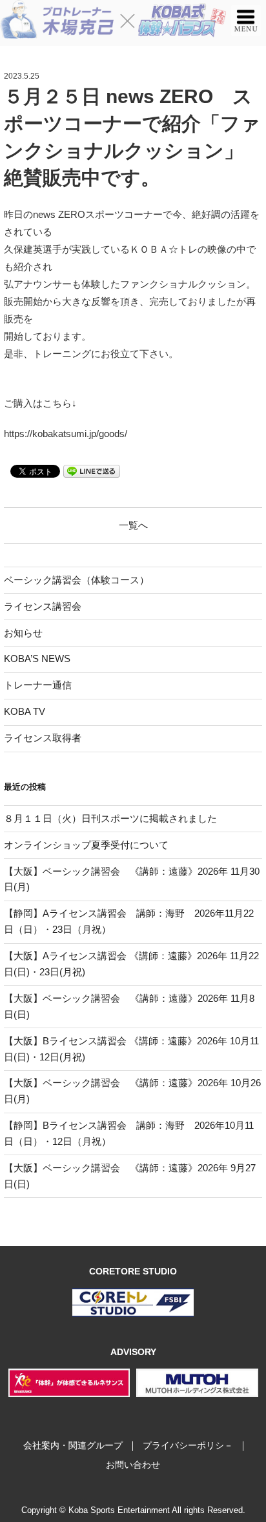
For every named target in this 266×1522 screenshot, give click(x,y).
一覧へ (133, 525)
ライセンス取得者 (42, 737)
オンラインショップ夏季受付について (86, 844)
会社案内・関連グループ (73, 1445)
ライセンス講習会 (42, 606)
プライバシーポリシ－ (188, 1445)
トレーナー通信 (38, 684)
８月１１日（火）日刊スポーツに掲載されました (110, 818)
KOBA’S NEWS (37, 658)
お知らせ (23, 632)
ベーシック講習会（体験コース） (76, 579)
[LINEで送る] (91, 470)
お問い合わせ (133, 1464)
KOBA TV (24, 711)
